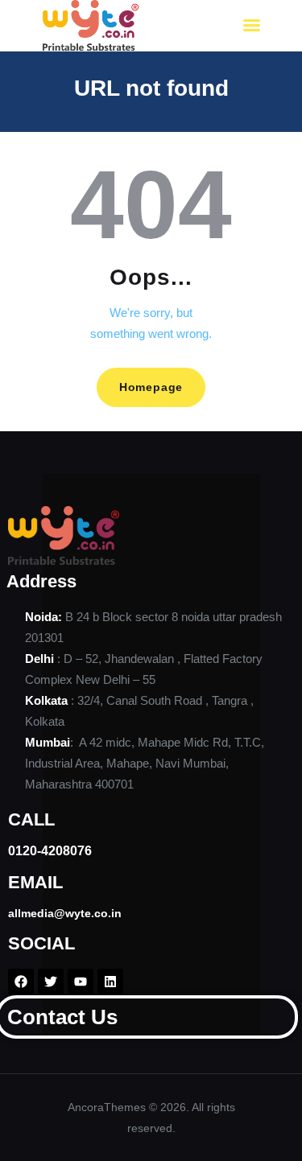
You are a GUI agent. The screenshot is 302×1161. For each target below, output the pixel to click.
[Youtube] (80, 981)
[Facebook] (21, 981)
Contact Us (62, 1017)
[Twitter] (51, 981)
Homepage (151, 387)
